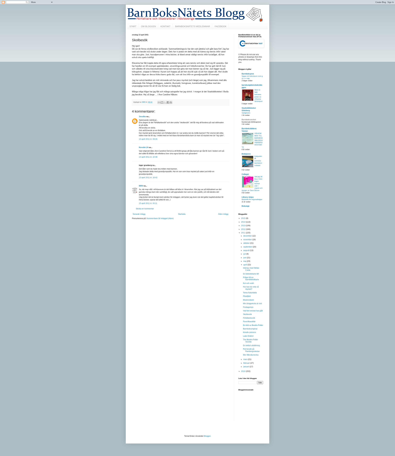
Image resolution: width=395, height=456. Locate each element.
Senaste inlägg (139, 214)
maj (245, 261)
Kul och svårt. (248, 283)
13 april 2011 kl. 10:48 (148, 157)
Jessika (142, 116)
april (245, 265)
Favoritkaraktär (249, 321)
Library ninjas (248, 197)
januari (246, 367)
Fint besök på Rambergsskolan (251, 350)
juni (245, 258)
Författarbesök (249, 318)
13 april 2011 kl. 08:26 (148, 139)
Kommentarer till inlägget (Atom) (160, 218)
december (247, 236)
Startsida (181, 214)
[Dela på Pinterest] (170, 102)
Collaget (245, 174)
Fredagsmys (248, 307)
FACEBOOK (220, 26)
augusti (246, 250)
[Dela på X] (164, 102)
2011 (243, 233)
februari (246, 363)
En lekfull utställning (251, 345)
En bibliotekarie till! (251, 274)
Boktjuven (246, 154)
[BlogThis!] (162, 102)
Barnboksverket (249, 120)
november (247, 239)
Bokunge (245, 206)
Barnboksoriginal (250, 329)
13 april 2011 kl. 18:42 (148, 177)
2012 (243, 229)
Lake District (248, 336)
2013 (243, 225)
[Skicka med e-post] (159, 102)
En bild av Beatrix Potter (253, 325)
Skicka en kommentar (145, 209)
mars (245, 359)
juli (244, 254)
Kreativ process (249, 332)
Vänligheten (246, 113)
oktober (246, 243)
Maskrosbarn (248, 300)
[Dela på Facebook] (167, 102)
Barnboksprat (248, 74)
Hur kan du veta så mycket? (251, 288)
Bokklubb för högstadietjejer (252, 199)
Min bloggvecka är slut (252, 303)
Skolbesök (247, 314)
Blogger (207, 436)
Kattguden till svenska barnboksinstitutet (258, 160)
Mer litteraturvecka (250, 355)
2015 (243, 218)
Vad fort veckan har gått (253, 311)
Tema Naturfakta (250, 293)
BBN (141, 186)
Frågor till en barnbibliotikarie (251, 278)
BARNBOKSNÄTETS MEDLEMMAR (192, 26)
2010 (243, 371)
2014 (243, 222)
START (132, 26)
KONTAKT (165, 26)
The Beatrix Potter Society (250, 341)
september (248, 247)
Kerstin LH (143, 147)
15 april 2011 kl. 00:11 (148, 203)
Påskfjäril (247, 296)
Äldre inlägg (223, 214)
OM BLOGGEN (148, 26)
